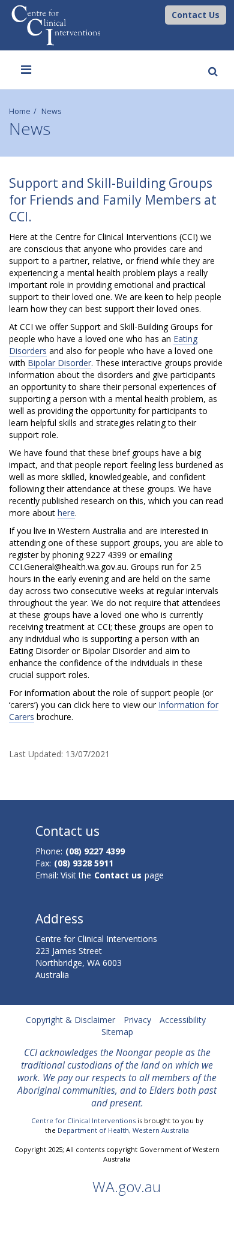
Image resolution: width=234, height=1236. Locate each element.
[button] (195, 15)
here (66, 512)
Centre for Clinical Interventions (83, 1120)
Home (20, 111)
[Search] (210, 59)
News (51, 111)
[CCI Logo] (162, 14)
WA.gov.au (126, 1186)
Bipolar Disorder (59, 362)
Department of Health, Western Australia (123, 1130)
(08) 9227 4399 (95, 851)
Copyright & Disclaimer (70, 1019)
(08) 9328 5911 (83, 863)
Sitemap (117, 1031)
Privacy (137, 1019)
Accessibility (183, 1019)
